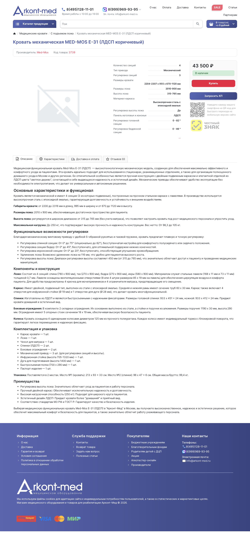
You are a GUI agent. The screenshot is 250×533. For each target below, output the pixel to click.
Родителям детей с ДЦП (146, 451)
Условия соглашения (34, 455)
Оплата (166, 7)
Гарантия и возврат (33, 451)
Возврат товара (85, 447)
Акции (135, 455)
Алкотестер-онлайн (143, 460)
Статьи (232, 7)
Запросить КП (213, 96)
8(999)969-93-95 (123, 9)
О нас (153, 7)
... (180, 137)
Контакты (200, 7)
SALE (217, 7)
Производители (141, 464)
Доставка (182, 7)
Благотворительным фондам (149, 447)
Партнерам (230, 15)
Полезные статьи (87, 455)
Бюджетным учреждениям (148, 442)
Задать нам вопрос (88, 451)
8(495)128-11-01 (80, 9)
